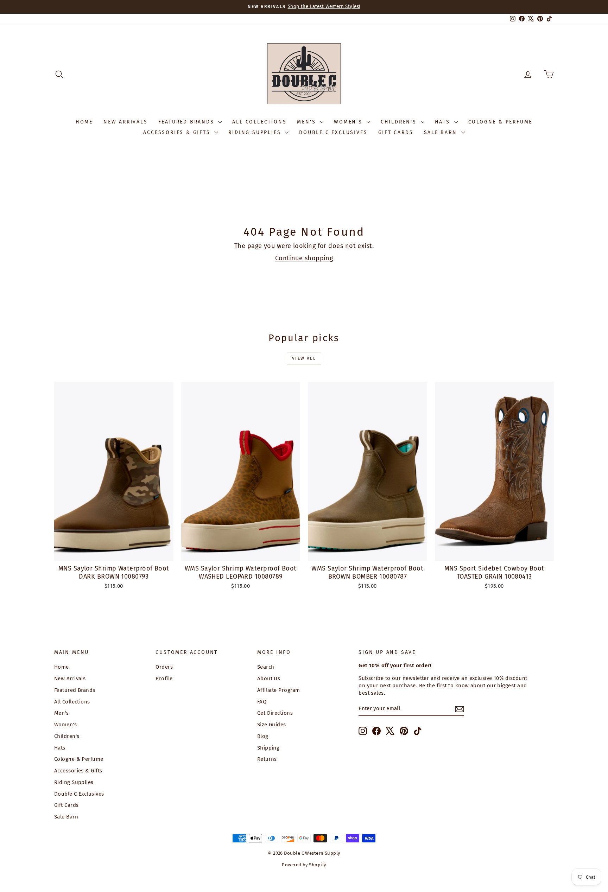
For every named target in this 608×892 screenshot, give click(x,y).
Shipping (268, 748)
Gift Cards (395, 132)
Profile (164, 678)
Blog (262, 736)
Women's (349, 122)
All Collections (259, 122)
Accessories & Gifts (178, 132)
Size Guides (271, 724)
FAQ (261, 702)
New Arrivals (125, 122)
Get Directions (275, 713)
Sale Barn (442, 132)
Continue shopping (304, 258)
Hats (443, 122)
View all (304, 358)
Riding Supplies (255, 132)
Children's (400, 122)
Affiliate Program (278, 690)
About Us (268, 678)
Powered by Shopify (304, 864)
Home (84, 122)
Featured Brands (187, 122)
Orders (164, 667)
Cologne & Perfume (500, 122)
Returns (267, 759)
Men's (307, 122)
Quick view (113, 553)
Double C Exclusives (333, 132)
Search (265, 667)
